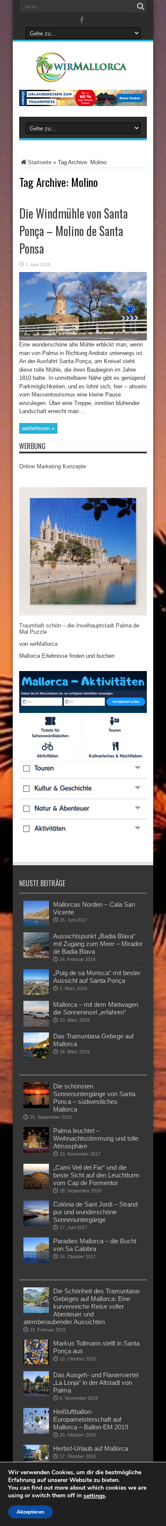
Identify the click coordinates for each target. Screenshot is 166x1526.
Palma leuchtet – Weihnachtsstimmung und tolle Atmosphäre (95, 1138)
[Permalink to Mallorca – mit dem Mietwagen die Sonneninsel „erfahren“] (36, 1024)
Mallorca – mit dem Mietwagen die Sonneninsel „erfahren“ (95, 1008)
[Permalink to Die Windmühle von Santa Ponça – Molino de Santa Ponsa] (83, 338)
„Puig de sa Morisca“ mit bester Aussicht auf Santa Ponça (96, 976)
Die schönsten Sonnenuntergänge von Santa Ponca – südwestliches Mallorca (94, 1097)
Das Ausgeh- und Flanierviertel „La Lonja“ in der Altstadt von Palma (95, 1382)
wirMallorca (43, 644)
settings (94, 1496)
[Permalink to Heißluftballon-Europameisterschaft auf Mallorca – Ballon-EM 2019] (36, 1431)
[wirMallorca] (83, 75)
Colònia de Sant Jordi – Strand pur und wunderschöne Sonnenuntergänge (95, 1212)
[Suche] (140, 6)
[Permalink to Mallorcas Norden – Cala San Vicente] (36, 924)
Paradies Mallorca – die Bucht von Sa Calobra (94, 1244)
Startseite (40, 162)
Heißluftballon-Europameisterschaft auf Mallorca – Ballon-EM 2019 (90, 1419)
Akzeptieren (30, 1511)
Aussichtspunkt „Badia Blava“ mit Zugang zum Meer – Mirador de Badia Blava (98, 943)
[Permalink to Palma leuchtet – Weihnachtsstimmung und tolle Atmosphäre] (36, 1150)
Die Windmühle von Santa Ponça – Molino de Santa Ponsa (73, 230)
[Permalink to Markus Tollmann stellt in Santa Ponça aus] (36, 1363)
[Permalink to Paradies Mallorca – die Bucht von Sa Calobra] (36, 1261)
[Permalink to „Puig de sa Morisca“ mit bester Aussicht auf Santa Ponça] (36, 993)
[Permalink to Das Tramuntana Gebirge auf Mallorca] (36, 1056)
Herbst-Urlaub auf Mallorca (90, 1448)
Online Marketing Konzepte (52, 466)
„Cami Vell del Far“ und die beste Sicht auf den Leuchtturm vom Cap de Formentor (96, 1175)
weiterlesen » (38, 428)
